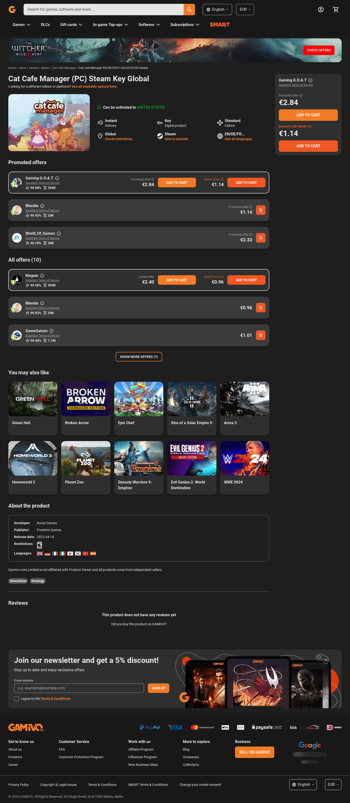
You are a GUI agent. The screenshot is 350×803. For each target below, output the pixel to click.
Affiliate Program (140, 749)
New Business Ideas (143, 765)
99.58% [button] (35, 188)
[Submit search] (189, 9)
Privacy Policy (18, 785)
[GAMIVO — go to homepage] (12, 9)
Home (12, 68)
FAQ (62, 749)
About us (15, 749)
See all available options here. (95, 86)
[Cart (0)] (336, 9)
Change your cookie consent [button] (200, 785)
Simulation (18, 581)
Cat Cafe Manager (64, 68)
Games (33, 68)
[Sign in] (320, 9)
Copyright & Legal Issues (58, 785)
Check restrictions (118, 139)
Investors (15, 757)
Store (22, 68)
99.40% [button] (35, 340)
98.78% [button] (35, 243)
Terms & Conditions (55, 699)
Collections (191, 765)
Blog (186, 749)
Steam (45, 68)
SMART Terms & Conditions (148, 785)
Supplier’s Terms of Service (42, 183)
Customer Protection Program (81, 757)
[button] (17, 182)
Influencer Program (142, 757)
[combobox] (104, 9)
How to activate (176, 139)
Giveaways (191, 757)
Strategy (37, 581)
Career (13, 765)
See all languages (238, 139)
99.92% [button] (35, 215)
